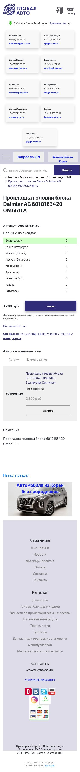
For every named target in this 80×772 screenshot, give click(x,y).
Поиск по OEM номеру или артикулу (28, 170)
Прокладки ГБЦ (60, 177)
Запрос (50, 306)
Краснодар (14, 84)
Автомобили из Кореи (62, 158)
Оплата (40, 567)
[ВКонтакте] (37, 691)
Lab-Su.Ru (50, 765)
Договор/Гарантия (40, 561)
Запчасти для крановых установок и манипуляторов (40, 641)
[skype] (44, 691)
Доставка (40, 573)
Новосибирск (50, 60)
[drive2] (29, 691)
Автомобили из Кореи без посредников (40, 488)
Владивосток (15, 35)
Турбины (40, 632)
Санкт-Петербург (52, 35)
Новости (40, 554)
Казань (47, 109)
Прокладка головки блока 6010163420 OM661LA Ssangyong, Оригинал (44, 378)
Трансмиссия (40, 625)
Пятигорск (31, 133)
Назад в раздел (16, 475)
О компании (40, 548)
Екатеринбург (50, 84)
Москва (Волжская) (18, 109)
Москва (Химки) (16, 60)
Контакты (40, 580)
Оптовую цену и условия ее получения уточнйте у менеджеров (38, 336)
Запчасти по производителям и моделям (40, 613)
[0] (69, 10)
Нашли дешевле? (15, 326)
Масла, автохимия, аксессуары (40, 651)
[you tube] (51, 691)
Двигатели (40, 600)
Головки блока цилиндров (26, 177)
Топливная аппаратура (40, 619)
